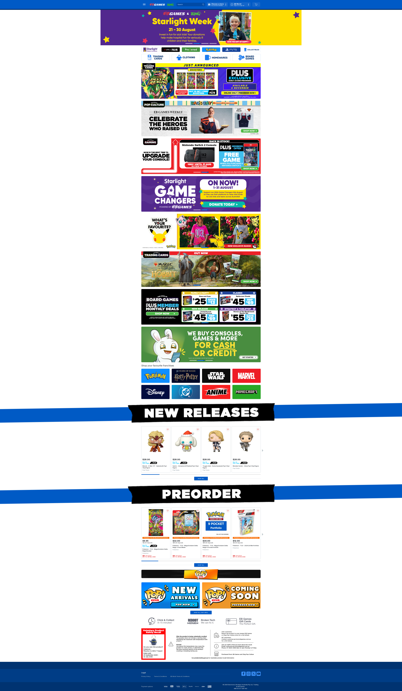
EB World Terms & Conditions (179, 676)
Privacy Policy (145, 676)
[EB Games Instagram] (248, 674)
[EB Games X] (253, 674)
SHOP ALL (201, 478)
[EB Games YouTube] (258, 674)
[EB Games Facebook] (243, 674)
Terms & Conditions (160, 676)
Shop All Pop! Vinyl (201, 612)
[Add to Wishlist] (167, 429)
